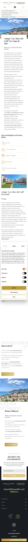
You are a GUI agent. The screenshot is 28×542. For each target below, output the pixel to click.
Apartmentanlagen (6, 14)
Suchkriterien (14, 540)
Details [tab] (14, 246)
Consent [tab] (5, 246)
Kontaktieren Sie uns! (8, 374)
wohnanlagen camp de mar (8, 16)
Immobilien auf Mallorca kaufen (9, 12)
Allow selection (14, 292)
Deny (14, 296)
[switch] (24, 273)
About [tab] (22, 246)
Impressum (14, 536)
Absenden (14, 475)
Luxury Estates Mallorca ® (8, 10)
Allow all (14, 287)
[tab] (26, 499)
